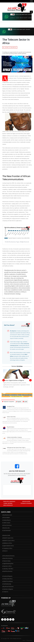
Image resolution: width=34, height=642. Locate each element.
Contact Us (5, 591)
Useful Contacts (6, 522)
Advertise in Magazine (8, 589)
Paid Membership (7, 584)
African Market (6, 517)
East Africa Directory (7, 571)
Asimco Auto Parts (11, 416)
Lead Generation (7, 530)
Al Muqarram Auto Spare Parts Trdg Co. (16, 447)
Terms (24, 640)
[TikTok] (5, 619)
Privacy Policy (29, 640)
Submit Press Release (8, 581)
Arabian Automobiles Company (14, 437)
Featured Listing (6, 561)
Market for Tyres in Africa (8, 540)
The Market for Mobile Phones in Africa (20, 380)
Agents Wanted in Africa (8, 545)
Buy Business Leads (7, 515)
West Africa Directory (8, 558)
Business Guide (6, 535)
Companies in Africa (7, 548)
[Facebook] (2, 619)
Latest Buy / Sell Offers (8, 568)
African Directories (7, 525)
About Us (5, 551)
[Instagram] (10, 619)
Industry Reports (7, 520)
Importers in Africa (7, 566)
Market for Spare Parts (8, 538)
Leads (25, 401)
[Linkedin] (13, 619)
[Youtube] (8, 619)
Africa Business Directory (8, 555)
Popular (19, 401)
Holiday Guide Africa (7, 578)
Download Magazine (7, 576)
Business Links (6, 528)
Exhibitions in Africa (7, 543)
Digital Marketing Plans (8, 563)
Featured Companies (8, 401)
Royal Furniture (10, 427)
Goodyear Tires (10, 406)
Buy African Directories (8, 586)
